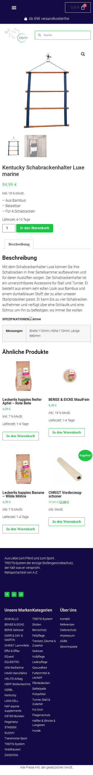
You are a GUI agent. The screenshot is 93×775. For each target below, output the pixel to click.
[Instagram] (21, 594)
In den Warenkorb (34, 228)
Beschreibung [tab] (19, 244)
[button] (14, 7)
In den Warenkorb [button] (20, 436)
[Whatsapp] (14, 594)
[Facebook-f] (7, 594)
